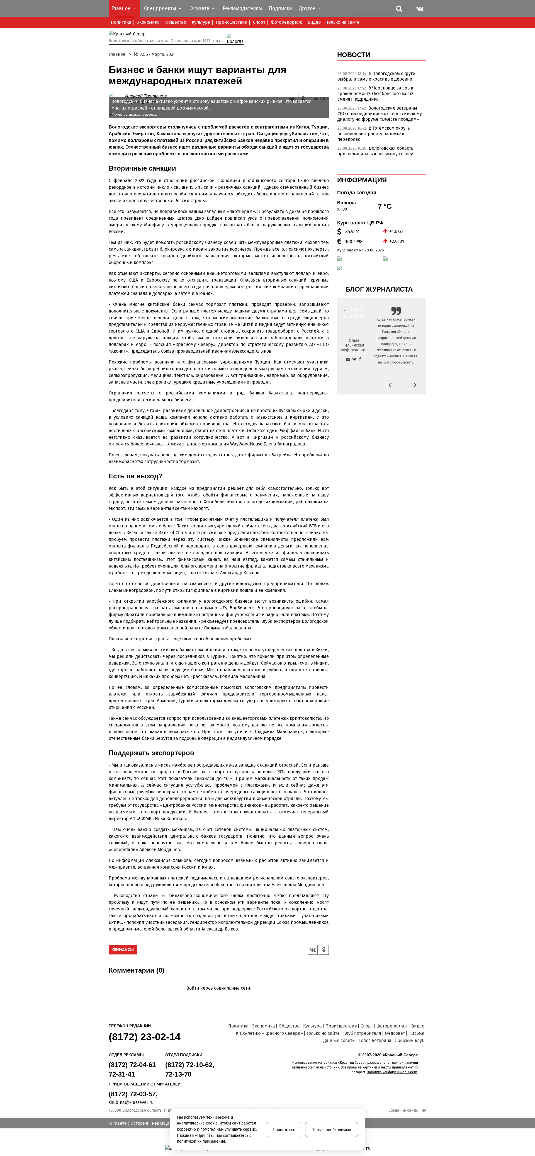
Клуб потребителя (362, 1033)
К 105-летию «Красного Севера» (269, 1033)
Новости (353, 55)
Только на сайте (342, 22)
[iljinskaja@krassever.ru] (348, 359)
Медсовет (395, 1033)
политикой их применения (201, 1141)
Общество (175, 22)
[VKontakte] (218, 996)
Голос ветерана (375, 1040)
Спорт (259, 22)
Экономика (148, 22)
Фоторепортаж (286, 22)
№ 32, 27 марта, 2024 (155, 54)
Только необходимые (331, 1129)
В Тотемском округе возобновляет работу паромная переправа (373, 133)
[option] (381, 78)
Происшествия (231, 22)
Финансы (123, 949)
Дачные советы (339, 1040)
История (139, 1123)
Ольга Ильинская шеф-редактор (354, 345)
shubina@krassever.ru (131, 1102)
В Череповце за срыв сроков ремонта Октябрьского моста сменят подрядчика (375, 93)
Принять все (284, 1129)
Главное (117, 54)
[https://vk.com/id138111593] (354, 359)
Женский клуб (409, 1040)
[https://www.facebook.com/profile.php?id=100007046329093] (360, 359)
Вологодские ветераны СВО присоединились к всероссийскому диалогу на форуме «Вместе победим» (379, 113)
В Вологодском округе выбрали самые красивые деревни (376, 76)
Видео (314, 22)
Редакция (162, 1123)
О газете (118, 1123)
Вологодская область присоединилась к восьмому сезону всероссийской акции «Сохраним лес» (378, 154)
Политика (121, 22)
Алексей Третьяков (146, 96)
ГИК (422, 1110)
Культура (201, 22)
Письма (416, 1033)
